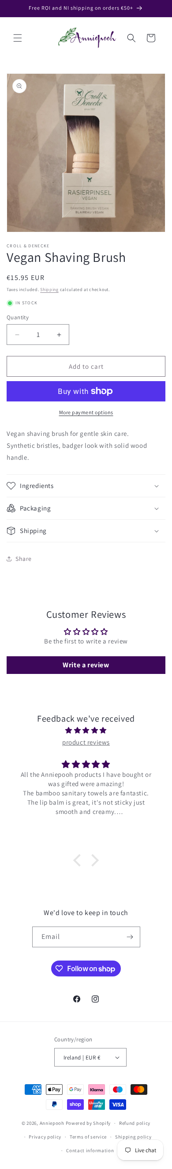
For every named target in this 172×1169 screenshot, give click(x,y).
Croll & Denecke (28, 246)
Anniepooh (52, 1123)
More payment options (86, 412)
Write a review (86, 665)
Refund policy (134, 1123)
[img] (86, 730)
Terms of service (88, 1137)
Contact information (90, 1150)
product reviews (86, 742)
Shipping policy (133, 1137)
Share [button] (23, 559)
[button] (17, 38)
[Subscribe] (130, 937)
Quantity (18, 317)
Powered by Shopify (88, 1123)
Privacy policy (45, 1137)
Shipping (49, 289)
